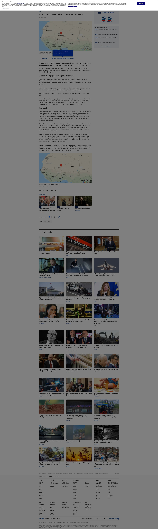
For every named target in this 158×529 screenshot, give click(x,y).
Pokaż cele (141, 6)
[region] (79, 5)
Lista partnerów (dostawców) (72, 6)
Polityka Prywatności (5, 8)
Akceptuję (141, 3)
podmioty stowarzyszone (21, 3)
